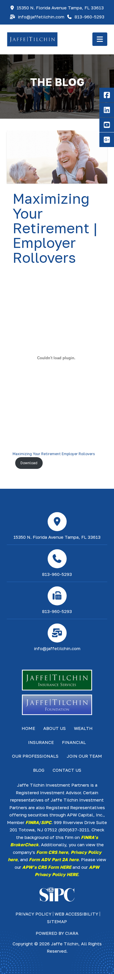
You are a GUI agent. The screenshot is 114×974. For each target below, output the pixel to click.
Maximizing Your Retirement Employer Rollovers (54, 454)
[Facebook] (106, 95)
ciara (71, 933)
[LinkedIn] (106, 110)
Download (28, 463)
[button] (99, 39)
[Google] (106, 139)
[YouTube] (106, 125)
